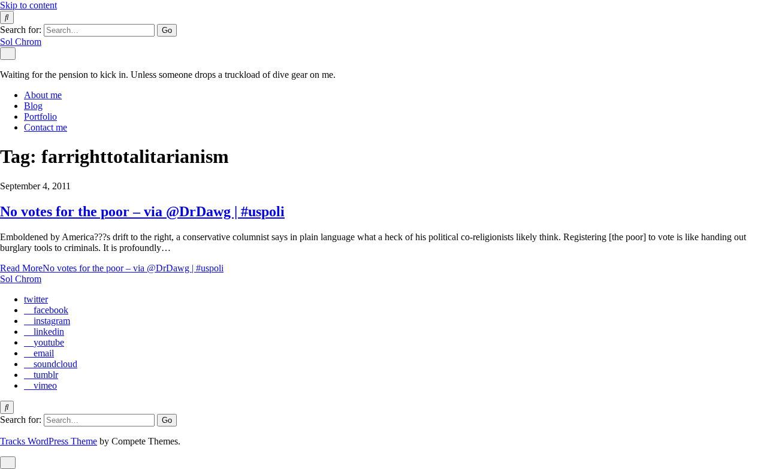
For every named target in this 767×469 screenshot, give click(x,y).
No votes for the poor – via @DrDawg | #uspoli (142, 211)
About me (43, 95)
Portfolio (40, 116)
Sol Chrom (20, 42)
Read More (112, 268)
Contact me (45, 127)
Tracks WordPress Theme (48, 441)
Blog (33, 106)
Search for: (20, 30)
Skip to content (28, 5)
